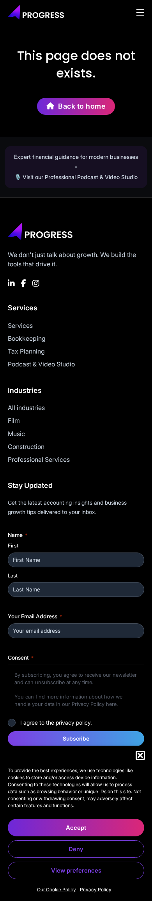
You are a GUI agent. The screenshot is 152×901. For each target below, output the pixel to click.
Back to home (82, 106)
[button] (140, 755)
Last (13, 575)
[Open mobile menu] (140, 12)
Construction (26, 446)
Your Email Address (35, 616)
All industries (26, 408)
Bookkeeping (27, 338)
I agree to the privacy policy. (56, 722)
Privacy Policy (95, 889)
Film (14, 420)
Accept (76, 827)
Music (16, 434)
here (111, 704)
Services (20, 325)
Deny (76, 849)
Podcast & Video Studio (41, 364)
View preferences (76, 870)
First (13, 545)
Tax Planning (26, 351)
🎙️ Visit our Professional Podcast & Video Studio (76, 177)
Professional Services (39, 459)
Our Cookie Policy (56, 889)
